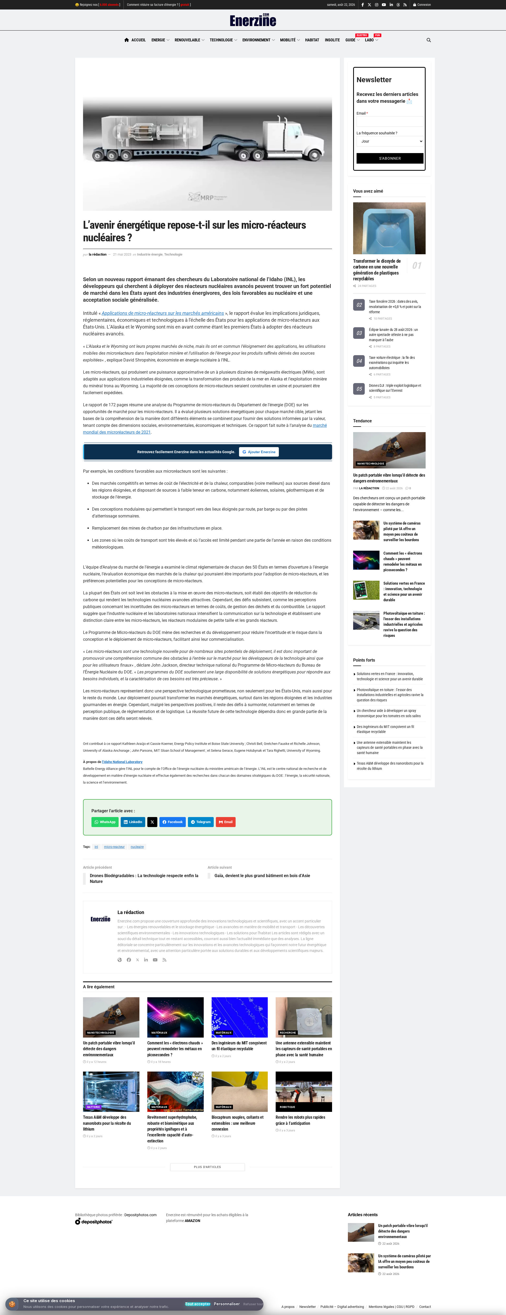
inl (96, 847)
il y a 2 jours (223, 1056)
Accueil (139, 40)
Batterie (93, 1107)
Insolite (332, 40)
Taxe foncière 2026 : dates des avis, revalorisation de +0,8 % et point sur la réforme (395, 306)
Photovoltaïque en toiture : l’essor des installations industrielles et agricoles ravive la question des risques (404, 624)
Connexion (424, 5)
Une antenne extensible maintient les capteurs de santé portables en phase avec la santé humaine (304, 1048)
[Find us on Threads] (398, 5)
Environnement (256, 40)
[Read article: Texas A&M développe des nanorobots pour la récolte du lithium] (111, 1092)
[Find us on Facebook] (363, 5)
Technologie (221, 40)
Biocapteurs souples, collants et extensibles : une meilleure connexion (238, 1123)
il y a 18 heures (160, 1062)
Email (227, 822)
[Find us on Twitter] (369, 5)
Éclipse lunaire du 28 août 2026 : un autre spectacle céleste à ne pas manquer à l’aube (393, 334)
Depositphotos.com (140, 1215)
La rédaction (97, 254)
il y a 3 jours (223, 1136)
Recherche (288, 1032)
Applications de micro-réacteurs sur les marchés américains (163, 313)
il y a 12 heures (96, 1062)
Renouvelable (187, 40)
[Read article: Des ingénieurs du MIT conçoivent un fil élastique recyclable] (240, 1017)
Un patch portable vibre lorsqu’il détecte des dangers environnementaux (109, 1048)
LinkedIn (135, 822)
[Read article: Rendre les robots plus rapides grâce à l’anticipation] (304, 1092)
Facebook (174, 822)
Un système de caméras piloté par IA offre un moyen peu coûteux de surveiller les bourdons (404, 1261)
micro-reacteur (114, 847)
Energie (158, 40)
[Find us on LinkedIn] (391, 5)
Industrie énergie (150, 254)
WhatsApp (106, 822)
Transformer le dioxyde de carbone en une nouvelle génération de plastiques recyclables (377, 270)
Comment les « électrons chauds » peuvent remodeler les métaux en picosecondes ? (175, 1048)
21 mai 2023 (122, 254)
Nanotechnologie (100, 1032)
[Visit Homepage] (253, 20)
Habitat (312, 40)
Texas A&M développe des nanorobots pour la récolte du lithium (107, 1123)
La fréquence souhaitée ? (377, 133)
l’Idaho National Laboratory (122, 762)
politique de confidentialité (247, 1309)
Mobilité (287, 40)
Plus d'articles (207, 1167)
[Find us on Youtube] (384, 5)
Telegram (203, 822)
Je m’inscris (403, 1299)
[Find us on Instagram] (376, 5)
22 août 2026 (394, 488)
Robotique (287, 1107)
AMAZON (192, 1221)
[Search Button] (429, 40)
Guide (352, 39)
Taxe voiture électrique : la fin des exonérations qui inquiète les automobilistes (392, 362)
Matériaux (159, 1032)
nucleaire (137, 847)
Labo (371, 39)
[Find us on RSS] (405, 5)
